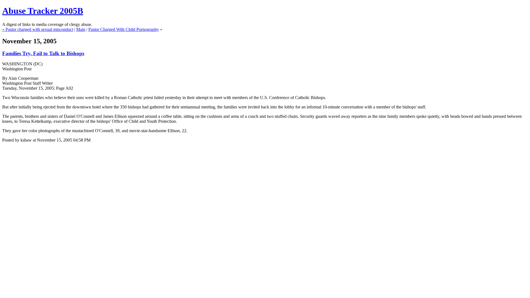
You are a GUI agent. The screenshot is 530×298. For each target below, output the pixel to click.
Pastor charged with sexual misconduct (39, 29)
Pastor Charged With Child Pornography (123, 29)
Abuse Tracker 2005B (42, 11)
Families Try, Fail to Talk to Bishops (43, 53)
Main (80, 29)
